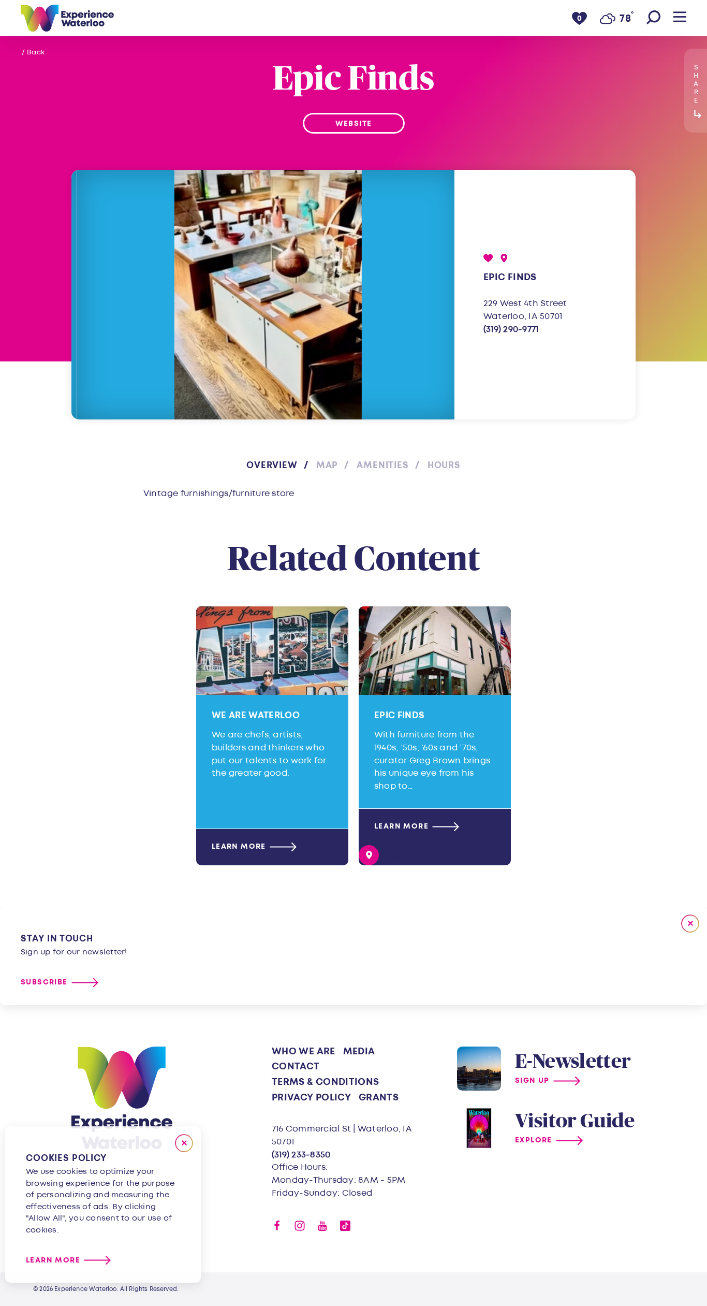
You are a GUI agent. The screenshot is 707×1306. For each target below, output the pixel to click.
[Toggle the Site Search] (653, 18)
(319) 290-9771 (510, 329)
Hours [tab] (444, 465)
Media (359, 1051)
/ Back (33, 52)
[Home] (67, 18)
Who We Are (303, 1051)
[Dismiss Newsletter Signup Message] (690, 924)
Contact (296, 1066)
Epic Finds (399, 715)
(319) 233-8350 (301, 1154)
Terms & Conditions (325, 1082)
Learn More (239, 847)
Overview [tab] (272, 465)
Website (353, 123)
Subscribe (44, 982)
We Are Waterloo (256, 715)
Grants (379, 1097)
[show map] (504, 258)
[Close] (184, 1143)
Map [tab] (327, 465)
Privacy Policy (311, 1097)
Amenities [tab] (383, 465)
